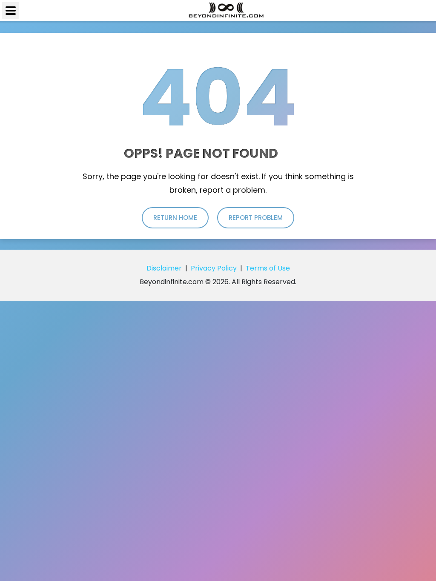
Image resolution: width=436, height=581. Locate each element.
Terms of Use (268, 268)
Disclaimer (164, 268)
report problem (256, 217)
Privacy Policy (214, 268)
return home (175, 217)
